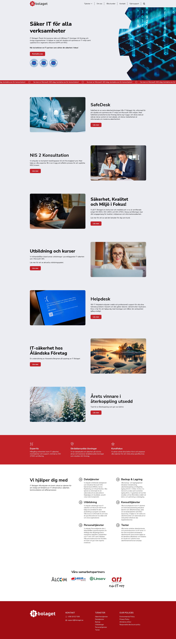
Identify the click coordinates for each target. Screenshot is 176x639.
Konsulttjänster (130, 502)
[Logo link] (59, 582)
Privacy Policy (124, 619)
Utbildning (90, 502)
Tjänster (87, 4)
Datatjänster (91, 479)
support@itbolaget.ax (75, 620)
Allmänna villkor (125, 622)
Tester (125, 525)
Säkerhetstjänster (101, 617)
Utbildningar (99, 625)
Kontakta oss (37, 54)
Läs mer (96, 125)
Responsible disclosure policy (130, 625)
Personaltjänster (94, 525)
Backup (97, 622)
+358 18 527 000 (74, 617)
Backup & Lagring (131, 479)
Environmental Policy (127, 617)
